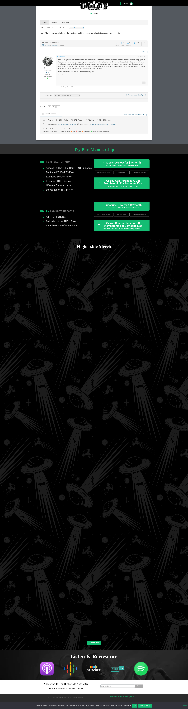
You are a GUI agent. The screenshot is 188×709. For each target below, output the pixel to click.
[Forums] (42, 28)
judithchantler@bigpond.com (67, 124)
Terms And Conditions (116, 697)
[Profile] (46, 72)
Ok (135, 706)
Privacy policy (145, 706)
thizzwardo (55, 45)
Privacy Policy (129, 697)
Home (91, 13)
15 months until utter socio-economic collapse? (101, 124)
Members (54, 22)
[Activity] (48, 72)
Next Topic (141, 95)
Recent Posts (65, 22)
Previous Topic (132, 95)
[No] (185, 705)
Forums (44, 22)
